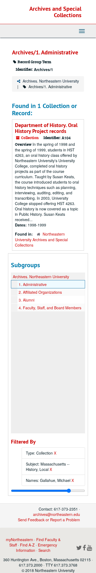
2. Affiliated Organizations (40, 292)
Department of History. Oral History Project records (46, 128)
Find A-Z (27, 545)
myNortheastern (19, 539)
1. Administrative (33, 284)
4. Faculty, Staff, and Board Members (50, 307)
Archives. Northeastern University (51, 81)
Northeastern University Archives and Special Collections (41, 239)
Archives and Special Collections (55, 12)
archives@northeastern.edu (56, 514)
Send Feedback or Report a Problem (49, 519)
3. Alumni (26, 300)
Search (44, 550)
